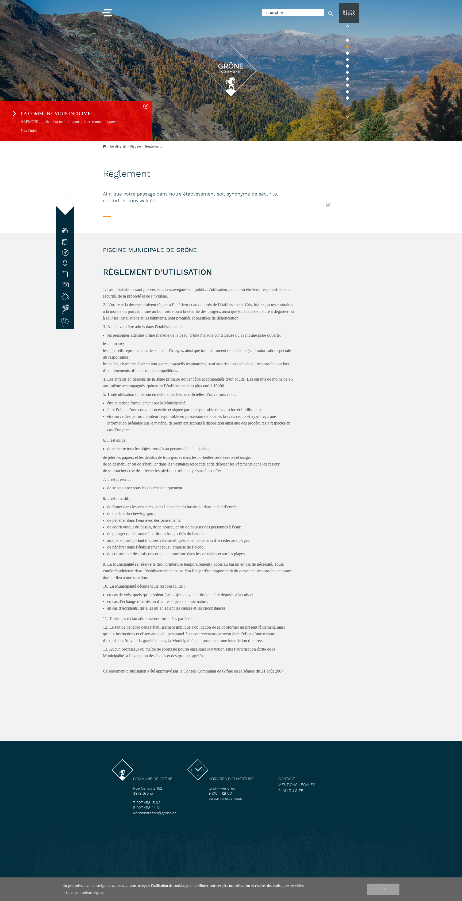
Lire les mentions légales (84, 892)
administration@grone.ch (154, 813)
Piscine (135, 147)
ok (383, 889)
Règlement (153, 147)
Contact (286, 779)
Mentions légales (296, 785)
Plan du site (290, 791)
